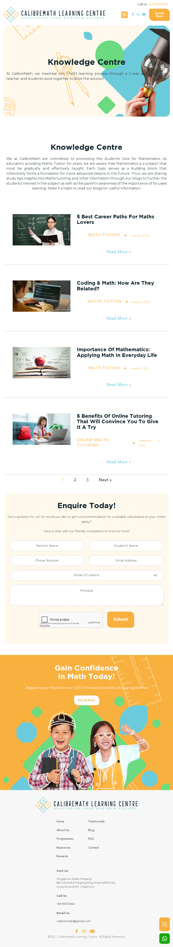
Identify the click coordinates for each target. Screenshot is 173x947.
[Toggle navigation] (124, 15)
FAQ (91, 838)
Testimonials (96, 821)
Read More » (119, 252)
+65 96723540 (158, 4)
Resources (63, 847)
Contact (93, 847)
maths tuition (104, 301)
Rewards (62, 856)
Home (60, 821)
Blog (91, 830)
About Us (63, 830)
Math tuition (104, 235)
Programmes (65, 838)
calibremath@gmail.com (74, 921)
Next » (105, 480)
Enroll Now (86, 700)
